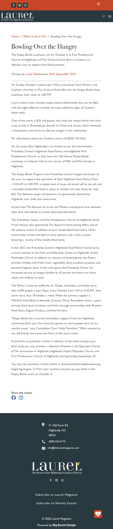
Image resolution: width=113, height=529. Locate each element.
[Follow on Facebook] (13, 5)
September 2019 (66, 74)
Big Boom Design (64, 525)
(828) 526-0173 (57, 441)
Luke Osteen (34, 74)
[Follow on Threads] (25, 5)
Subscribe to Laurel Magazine (56, 494)
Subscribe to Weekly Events (56, 503)
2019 (52, 74)
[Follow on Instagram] (19, 5)
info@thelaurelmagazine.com (63, 448)
